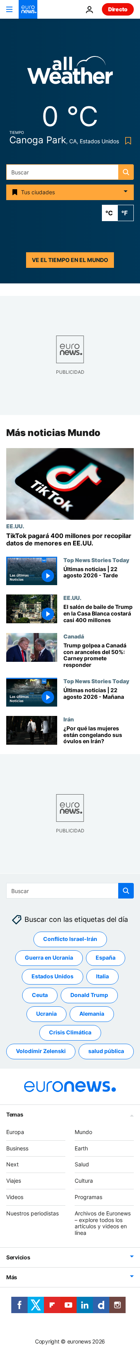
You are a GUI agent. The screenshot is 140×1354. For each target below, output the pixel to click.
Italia (102, 976)
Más (11, 1276)
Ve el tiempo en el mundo (70, 260)
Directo (118, 9)
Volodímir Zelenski (41, 1051)
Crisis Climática (70, 1032)
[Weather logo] (70, 73)
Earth (81, 1148)
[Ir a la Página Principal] (28, 9)
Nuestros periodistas (32, 1213)
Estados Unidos (53, 976)
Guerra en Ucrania (49, 957)
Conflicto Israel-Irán (70, 938)
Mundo (83, 1131)
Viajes (13, 1180)
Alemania (91, 1013)
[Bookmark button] (126, 140)
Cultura (84, 1180)
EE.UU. (15, 526)
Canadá (73, 636)
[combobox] (70, 172)
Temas (14, 1114)
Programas (88, 1196)
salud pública (106, 1051)
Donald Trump (89, 995)
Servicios (18, 1257)
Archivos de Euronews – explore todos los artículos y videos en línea (103, 1223)
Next (12, 1164)
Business (17, 1148)
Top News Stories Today (96, 560)
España (106, 957)
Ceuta (40, 995)
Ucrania (46, 1013)
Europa (15, 1131)
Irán (68, 719)
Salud (82, 1164)
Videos (14, 1196)
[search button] (126, 172)
